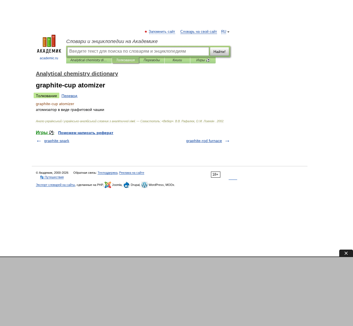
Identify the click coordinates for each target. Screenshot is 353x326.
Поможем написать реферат (85, 132)
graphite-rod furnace (204, 140)
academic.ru (49, 58)
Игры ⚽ (203, 60)
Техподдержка (107, 172)
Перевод (69, 95)
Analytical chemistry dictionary (89, 60)
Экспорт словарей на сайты (55, 184)
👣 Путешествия (52, 177)
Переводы (152, 60)
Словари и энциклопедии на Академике (112, 41)
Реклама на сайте (131, 172)
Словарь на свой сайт (198, 32)
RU (223, 32)
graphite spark (56, 140)
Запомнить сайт (162, 32)
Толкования (125, 60)
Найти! (219, 51)
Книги (177, 60)
